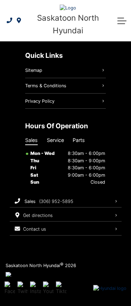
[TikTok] (61, 288)
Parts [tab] (79, 140)
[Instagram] (35, 288)
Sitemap (33, 70)
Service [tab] (55, 140)
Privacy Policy (39, 101)
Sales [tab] (31, 140)
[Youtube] (48, 288)
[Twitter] (22, 288)
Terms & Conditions (45, 85)
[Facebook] (10, 288)
